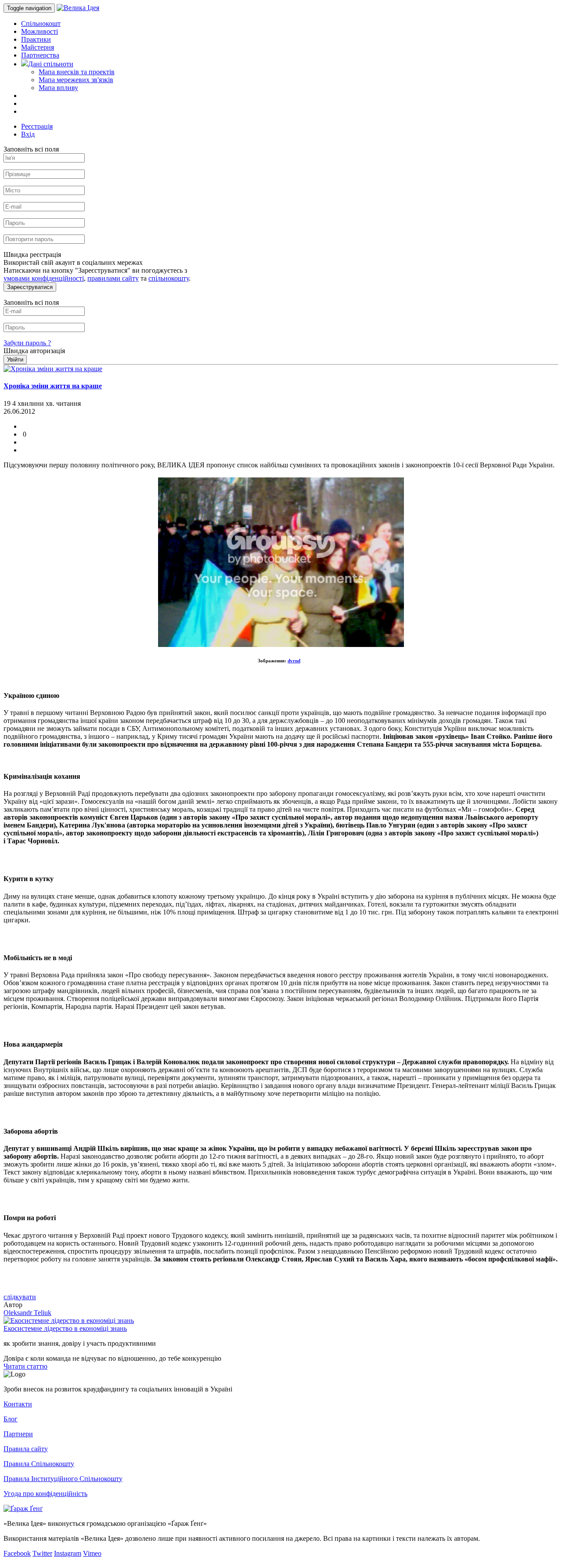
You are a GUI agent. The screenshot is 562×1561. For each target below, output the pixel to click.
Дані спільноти (50, 64)
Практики (36, 39)
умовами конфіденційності (44, 278)
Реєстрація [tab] (37, 126)
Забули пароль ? (27, 343)
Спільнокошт (41, 23)
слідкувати (20, 1297)
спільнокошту (168, 278)
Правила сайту (26, 1449)
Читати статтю (25, 1366)
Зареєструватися (30, 287)
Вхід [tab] (28, 134)
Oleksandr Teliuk (27, 1312)
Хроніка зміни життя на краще (53, 386)
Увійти (15, 359)
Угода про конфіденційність (45, 1493)
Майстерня (37, 47)
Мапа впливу (58, 87)
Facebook (17, 1553)
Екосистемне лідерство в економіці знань (65, 1328)
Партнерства (40, 55)
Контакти (18, 1404)
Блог (11, 1419)
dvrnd (294, 660)
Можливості (39, 31)
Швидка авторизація (34, 350)
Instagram (67, 1553)
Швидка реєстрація (32, 254)
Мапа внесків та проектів (77, 72)
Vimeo (92, 1553)
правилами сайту (113, 278)
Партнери (18, 1434)
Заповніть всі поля (31, 149)
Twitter (42, 1553)
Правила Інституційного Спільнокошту (63, 1478)
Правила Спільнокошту (39, 1463)
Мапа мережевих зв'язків (76, 79)
